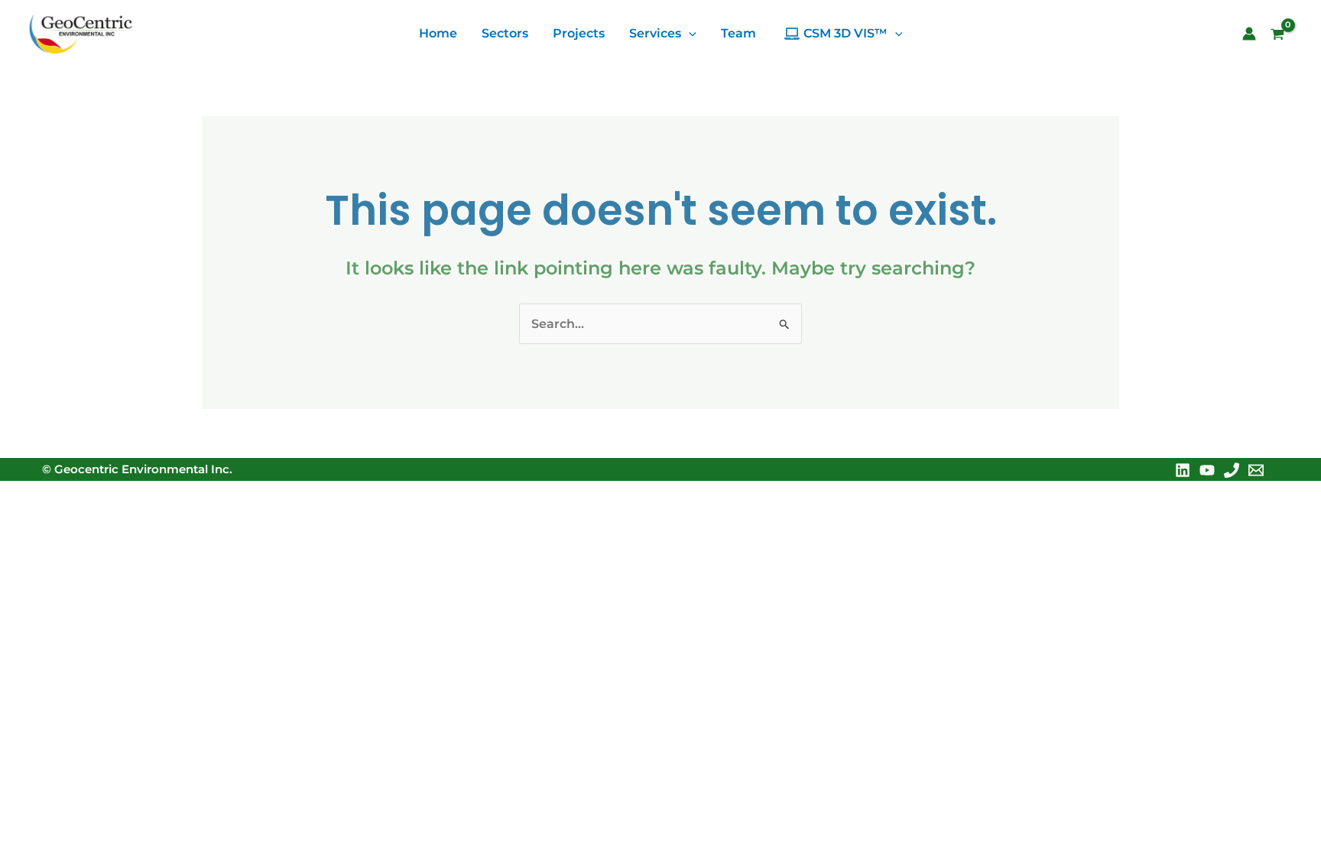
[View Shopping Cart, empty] (1282, 36)
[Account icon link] (1249, 34)
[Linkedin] (1182, 470)
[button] (688, 33)
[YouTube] (1207, 470)
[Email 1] (1256, 470)
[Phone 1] (1231, 470)
